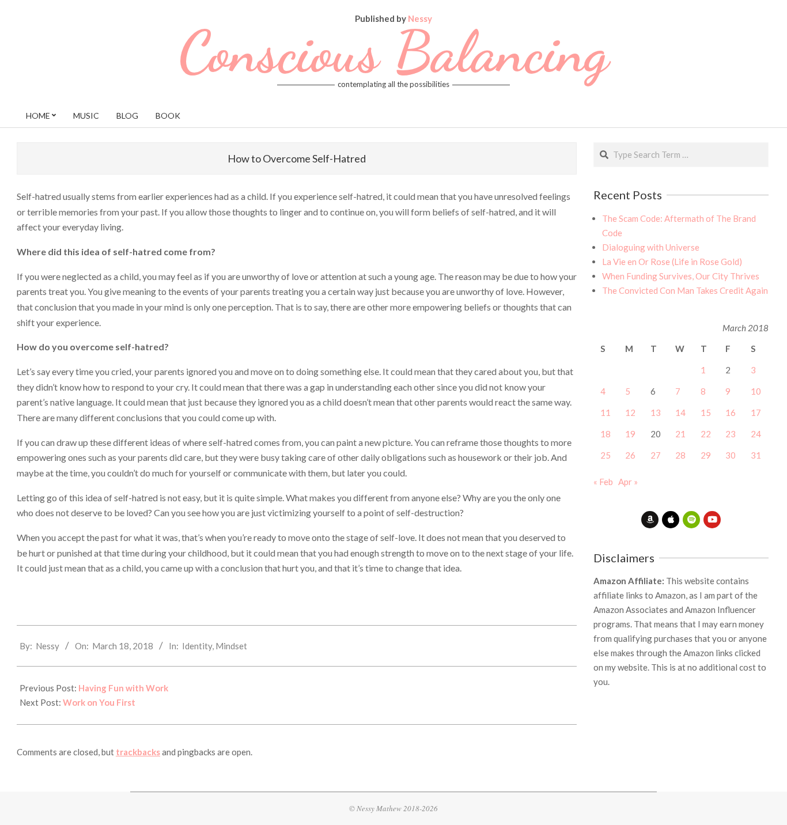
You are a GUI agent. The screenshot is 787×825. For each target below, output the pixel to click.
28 (680, 455)
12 (630, 412)
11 (605, 412)
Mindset (231, 646)
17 (756, 412)
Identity (197, 646)
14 (680, 412)
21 (680, 434)
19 (630, 434)
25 (605, 455)
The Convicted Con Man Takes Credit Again (685, 290)
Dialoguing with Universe (650, 247)
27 (655, 455)
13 (655, 412)
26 (630, 455)
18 (605, 434)
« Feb (603, 481)
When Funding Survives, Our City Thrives (680, 276)
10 (756, 391)
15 (706, 412)
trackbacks (138, 752)
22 (706, 434)
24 (756, 434)
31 (756, 455)
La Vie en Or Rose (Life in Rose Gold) (672, 261)
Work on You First (99, 702)
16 (730, 412)
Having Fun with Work (123, 688)
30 (730, 455)
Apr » (628, 481)
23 (730, 434)
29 (706, 455)
